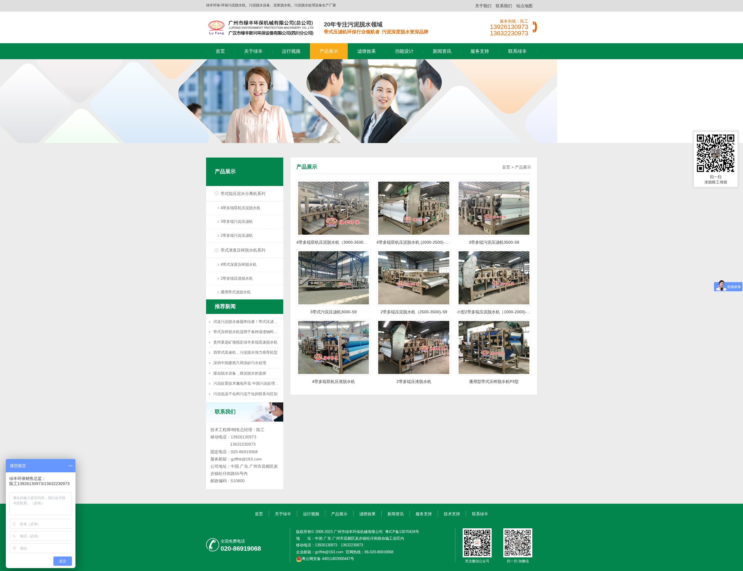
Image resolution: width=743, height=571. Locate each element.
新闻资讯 (442, 51)
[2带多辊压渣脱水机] (413, 347)
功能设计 (404, 51)
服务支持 (479, 51)
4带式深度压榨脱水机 (239, 264)
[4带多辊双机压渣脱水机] (333, 347)
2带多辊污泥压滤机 (237, 235)
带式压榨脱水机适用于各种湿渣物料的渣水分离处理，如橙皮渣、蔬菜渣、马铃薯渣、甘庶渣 (246, 332)
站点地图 (524, 5)
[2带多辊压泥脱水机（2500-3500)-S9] (413, 277)
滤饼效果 (366, 51)
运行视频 (291, 51)
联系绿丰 (517, 51)
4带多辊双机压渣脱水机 (333, 381)
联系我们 (504, 5)
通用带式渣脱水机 (236, 292)
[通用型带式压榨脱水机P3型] (494, 347)
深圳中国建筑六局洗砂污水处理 (239, 363)
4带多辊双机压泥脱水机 (240, 208)
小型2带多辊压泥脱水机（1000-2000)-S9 (494, 312)
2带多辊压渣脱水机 (237, 278)
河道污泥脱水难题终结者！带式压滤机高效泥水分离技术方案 (246, 321)
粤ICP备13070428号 (402, 532)
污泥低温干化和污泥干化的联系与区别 (245, 394)
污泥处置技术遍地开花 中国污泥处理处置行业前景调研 (246, 383)
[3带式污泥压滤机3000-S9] (333, 277)
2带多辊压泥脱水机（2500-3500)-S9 (413, 312)
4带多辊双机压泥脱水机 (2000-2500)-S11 (413, 242)
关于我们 (483, 5)
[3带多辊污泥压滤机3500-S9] (494, 207)
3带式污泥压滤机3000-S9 (333, 312)
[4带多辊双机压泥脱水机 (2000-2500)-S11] (413, 207)
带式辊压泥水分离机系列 (243, 193)
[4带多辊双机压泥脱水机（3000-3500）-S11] (333, 207)
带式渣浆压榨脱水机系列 (243, 250)
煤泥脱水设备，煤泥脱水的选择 (239, 373)
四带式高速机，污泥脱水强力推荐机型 (245, 352)
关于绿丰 (253, 51)
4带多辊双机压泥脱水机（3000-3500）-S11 (333, 242)
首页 (220, 51)
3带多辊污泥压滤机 (237, 221)
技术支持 (452, 514)
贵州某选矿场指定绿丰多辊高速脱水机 (245, 342)
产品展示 (329, 51)
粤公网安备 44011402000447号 (328, 558)
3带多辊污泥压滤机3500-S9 (494, 242)
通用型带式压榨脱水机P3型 (494, 381)
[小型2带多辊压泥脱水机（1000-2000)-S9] (494, 277)
